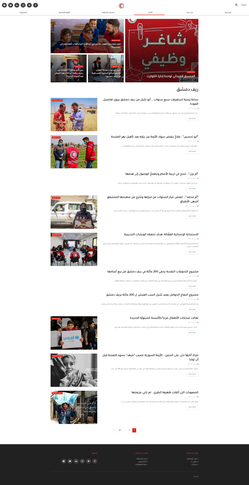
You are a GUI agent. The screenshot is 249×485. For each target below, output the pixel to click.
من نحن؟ (189, 13)
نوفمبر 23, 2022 (114, 52)
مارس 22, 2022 (192, 141)
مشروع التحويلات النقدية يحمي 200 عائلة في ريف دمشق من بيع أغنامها (152, 272)
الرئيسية (228, 13)
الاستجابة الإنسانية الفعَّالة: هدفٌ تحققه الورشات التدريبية (161, 234)
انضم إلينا (23, 13)
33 (120, 430)
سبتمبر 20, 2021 (192, 178)
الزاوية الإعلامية (64, 13)
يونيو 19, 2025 (189, 81)
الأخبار (150, 13)
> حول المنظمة (192, 459)
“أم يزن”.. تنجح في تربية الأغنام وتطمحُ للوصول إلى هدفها (161, 174)
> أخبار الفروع (143, 462)
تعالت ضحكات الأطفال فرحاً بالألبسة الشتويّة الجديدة (164, 318)
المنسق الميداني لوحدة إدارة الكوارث (171, 76)
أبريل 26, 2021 (193, 239)
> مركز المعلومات (141, 465)
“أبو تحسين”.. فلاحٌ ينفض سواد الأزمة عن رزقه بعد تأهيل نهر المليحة (154, 137)
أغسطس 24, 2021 (191, 206)
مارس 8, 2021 (193, 397)
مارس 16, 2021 (192, 299)
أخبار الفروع (191, 72)
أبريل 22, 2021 (193, 276)
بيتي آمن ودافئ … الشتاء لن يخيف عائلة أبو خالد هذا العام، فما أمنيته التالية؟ (69, 73)
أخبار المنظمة (116, 40)
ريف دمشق (116, 66)
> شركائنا (195, 465)
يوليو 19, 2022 (193, 108)
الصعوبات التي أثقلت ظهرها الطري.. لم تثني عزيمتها (165, 392)
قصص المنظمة (108, 13)
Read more (192, 119)
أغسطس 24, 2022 (113, 81)
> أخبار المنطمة (142, 459)
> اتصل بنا (194, 462)
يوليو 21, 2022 (78, 81)
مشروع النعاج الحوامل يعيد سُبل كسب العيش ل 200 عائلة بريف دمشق (152, 295)
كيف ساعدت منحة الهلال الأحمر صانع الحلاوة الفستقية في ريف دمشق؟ (106, 73)
